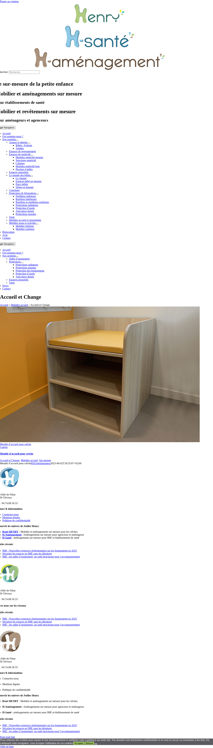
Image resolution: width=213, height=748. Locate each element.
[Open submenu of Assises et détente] (28, 143)
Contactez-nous (10, 514)
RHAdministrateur (41, 463)
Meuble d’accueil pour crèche (15, 444)
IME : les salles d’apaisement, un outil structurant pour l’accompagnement (41, 556)
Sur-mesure (45, 460)
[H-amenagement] (99, 68)
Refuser (89, 743)
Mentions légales (11, 517)
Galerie (4, 447)
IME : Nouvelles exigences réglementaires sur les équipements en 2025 (39, 550)
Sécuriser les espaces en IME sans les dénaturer (27, 553)
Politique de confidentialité (16, 520)
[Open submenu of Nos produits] (17, 140)
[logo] (99, 46)
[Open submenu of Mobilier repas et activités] (37, 223)
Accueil (4, 305)
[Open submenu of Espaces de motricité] (31, 155)
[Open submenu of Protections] (22, 262)
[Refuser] (96, 744)
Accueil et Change (9, 460)
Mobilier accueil (19, 305)
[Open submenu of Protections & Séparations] (37, 194)
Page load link (7, 737)
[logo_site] (99, 24)
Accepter (78, 743)
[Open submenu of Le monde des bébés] (31, 176)
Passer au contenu (9, 1)
